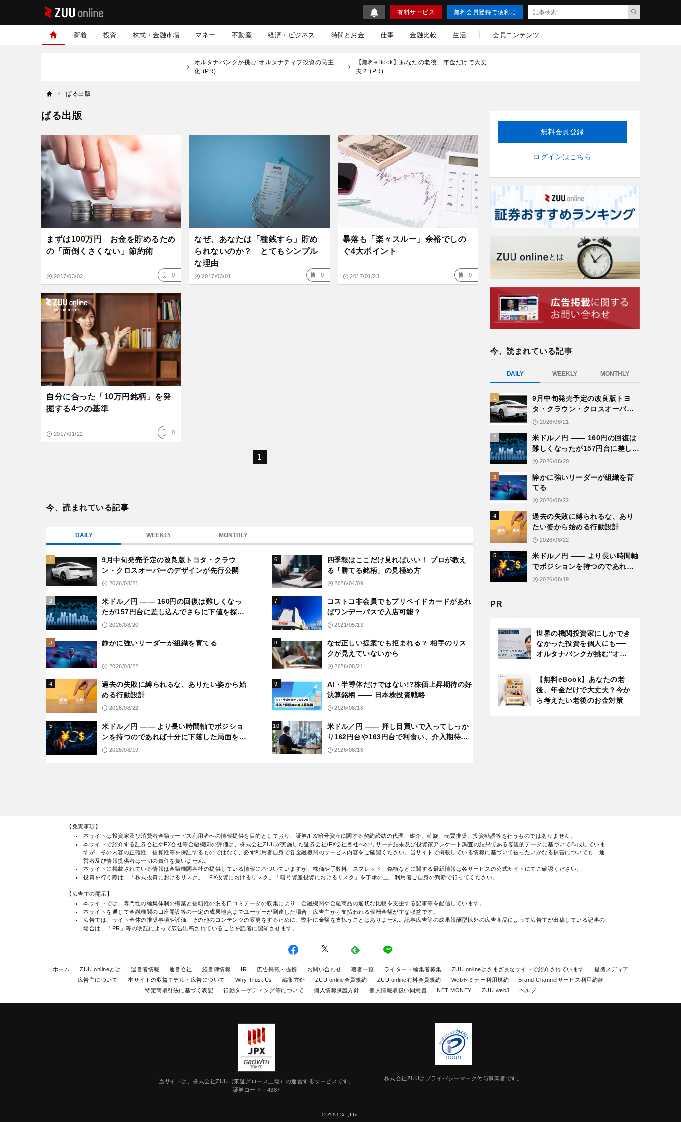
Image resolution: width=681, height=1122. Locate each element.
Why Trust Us (253, 980)
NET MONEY (454, 990)
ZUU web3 (496, 990)
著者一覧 (362, 969)
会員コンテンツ (516, 35)
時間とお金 (348, 35)
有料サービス (416, 12)
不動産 (242, 35)
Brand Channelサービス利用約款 (561, 980)
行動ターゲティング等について (263, 990)
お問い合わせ (324, 969)
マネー (205, 35)
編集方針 (293, 980)
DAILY (84, 535)
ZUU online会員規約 (341, 980)
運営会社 (181, 969)
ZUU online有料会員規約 (409, 980)
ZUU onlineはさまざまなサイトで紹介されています (518, 969)
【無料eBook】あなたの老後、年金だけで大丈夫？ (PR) (421, 67)
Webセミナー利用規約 (480, 980)
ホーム (61, 969)
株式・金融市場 (156, 35)
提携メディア (611, 969)
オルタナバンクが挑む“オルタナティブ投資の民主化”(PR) (264, 67)
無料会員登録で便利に (485, 12)
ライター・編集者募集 (413, 969)
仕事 (387, 35)
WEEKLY (158, 535)
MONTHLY (233, 535)
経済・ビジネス (291, 35)
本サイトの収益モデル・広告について (176, 980)
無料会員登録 (562, 132)
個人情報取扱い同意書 (398, 990)
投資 (110, 35)
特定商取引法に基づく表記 (179, 990)
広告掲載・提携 (277, 969)
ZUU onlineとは (100, 969)
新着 (80, 35)
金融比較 (423, 35)
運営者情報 (145, 969)
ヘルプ (528, 990)
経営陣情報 (216, 969)
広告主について (98, 980)
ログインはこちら (562, 156)
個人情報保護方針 (336, 990)
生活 (459, 35)
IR (244, 969)
